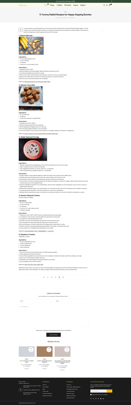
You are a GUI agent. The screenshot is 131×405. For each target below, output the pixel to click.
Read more (27, 368)
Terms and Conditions (47, 393)
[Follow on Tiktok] (63, 277)
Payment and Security (47, 395)
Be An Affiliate (46, 387)
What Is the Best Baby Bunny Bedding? (44, 361)
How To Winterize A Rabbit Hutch (27, 361)
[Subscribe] (109, 391)
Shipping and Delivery (71, 395)
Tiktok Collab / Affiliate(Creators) (73, 387)
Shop (46, 5)
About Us (45, 384)
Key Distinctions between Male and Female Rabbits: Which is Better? (62, 362)
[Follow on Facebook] (44, 277)
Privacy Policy (45, 391)
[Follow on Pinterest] (55, 277)
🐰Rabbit (59, 5)
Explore (75, 5)
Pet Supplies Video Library (72, 389)
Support (82, 5)
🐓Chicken (67, 5)
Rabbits (65, 11)
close (19, 1)
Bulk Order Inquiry (70, 393)
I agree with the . (100, 394)
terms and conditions (103, 394)
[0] (110, 5)
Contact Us (69, 384)
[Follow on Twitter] (47, 277)
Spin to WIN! (71, 1)
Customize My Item (71, 391)
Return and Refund (71, 397)
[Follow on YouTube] (59, 277)
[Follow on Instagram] (51, 277)
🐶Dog (52, 5)
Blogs (44, 389)
